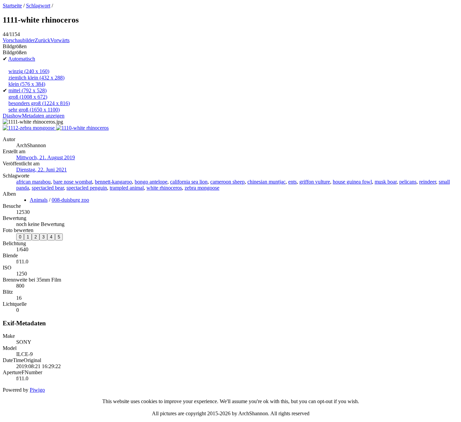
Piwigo (37, 390)
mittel (27, 90)
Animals (39, 200)
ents (292, 182)
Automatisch (21, 59)
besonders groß (39, 103)
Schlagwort (38, 5)
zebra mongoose (202, 188)
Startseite (12, 5)
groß (27, 97)
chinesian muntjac (266, 182)
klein (26, 84)
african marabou (33, 182)
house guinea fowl (352, 182)
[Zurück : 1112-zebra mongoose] (29, 128)
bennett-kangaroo (113, 182)
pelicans (407, 182)
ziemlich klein (36, 77)
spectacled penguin (86, 188)
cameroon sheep (227, 182)
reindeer (427, 182)
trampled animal (127, 188)
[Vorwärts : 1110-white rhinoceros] (82, 128)
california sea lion (189, 182)
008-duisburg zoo (70, 200)
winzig (28, 71)
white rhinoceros (164, 188)
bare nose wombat (72, 182)
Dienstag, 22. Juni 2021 (41, 169)
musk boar (386, 182)
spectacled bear (48, 188)
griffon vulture (314, 182)
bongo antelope (151, 182)
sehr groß (34, 109)
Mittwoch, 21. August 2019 (45, 157)
